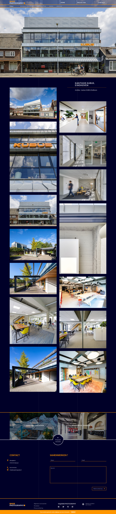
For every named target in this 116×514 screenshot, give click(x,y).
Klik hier (57, 512)
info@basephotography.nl (16, 470)
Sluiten (73, 512)
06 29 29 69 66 (13, 467)
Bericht (53, 468)
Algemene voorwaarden (40, 503)
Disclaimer (36, 505)
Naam (52, 460)
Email (83, 460)
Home (63, 2)
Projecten (81, 2)
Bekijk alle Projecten (26, 6)
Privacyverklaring (38, 508)
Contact (101, 2)
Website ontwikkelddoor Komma (90, 504)
